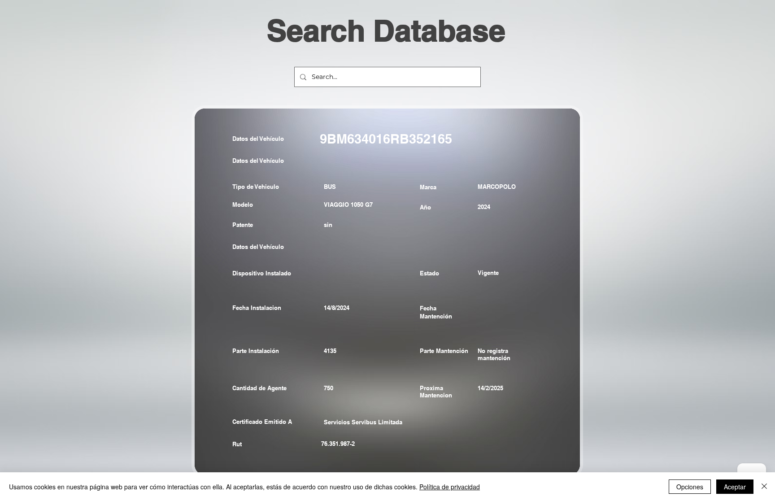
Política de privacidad (449, 486)
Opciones (689, 486)
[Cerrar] (764, 486)
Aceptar (735, 486)
